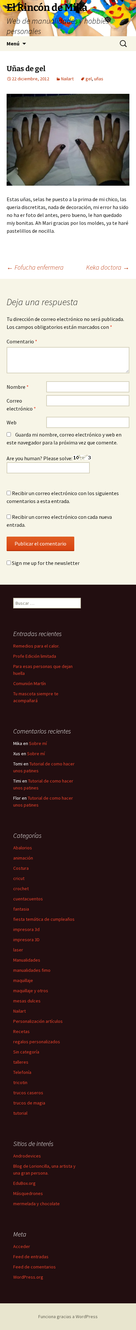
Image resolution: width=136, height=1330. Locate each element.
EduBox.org (24, 1183)
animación (23, 858)
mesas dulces (27, 1001)
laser (18, 950)
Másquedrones (28, 1193)
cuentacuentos (28, 899)
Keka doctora (107, 267)
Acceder (21, 1246)
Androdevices (27, 1156)
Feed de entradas (31, 1257)
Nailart (67, 79)
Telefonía (22, 1072)
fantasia (21, 909)
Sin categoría (26, 1052)
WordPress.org (28, 1277)
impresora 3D (26, 940)
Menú (13, 43)
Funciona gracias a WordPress (68, 1316)
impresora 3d (26, 929)
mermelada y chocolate (36, 1204)
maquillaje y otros (30, 991)
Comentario (22, 341)
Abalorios (22, 848)
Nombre (18, 387)
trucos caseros (28, 1093)
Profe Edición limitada (34, 656)
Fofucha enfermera (35, 267)
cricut (18, 878)
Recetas (21, 1031)
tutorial (20, 1113)
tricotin (20, 1082)
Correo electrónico (21, 404)
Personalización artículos (38, 1021)
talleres (20, 1062)
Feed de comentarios (34, 1267)
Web (12, 422)
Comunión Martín (29, 683)
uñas (98, 79)
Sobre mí (38, 743)
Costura (21, 868)
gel (88, 79)
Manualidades (26, 960)
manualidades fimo (32, 970)
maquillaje (23, 980)
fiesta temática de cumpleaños (44, 919)
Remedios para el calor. (36, 646)
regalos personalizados (36, 1042)
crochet (21, 888)
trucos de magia (29, 1103)
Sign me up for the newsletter (45, 563)
